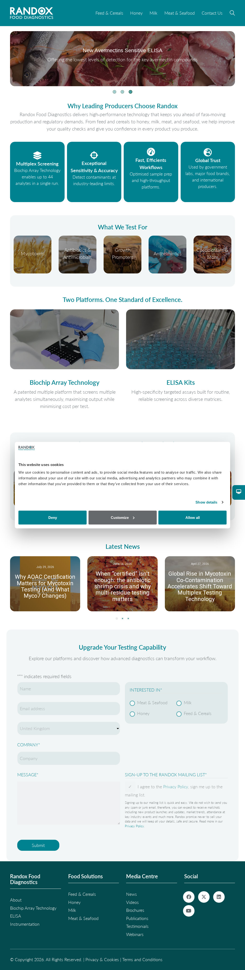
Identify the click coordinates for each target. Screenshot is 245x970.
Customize (120, 517)
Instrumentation (24, 924)
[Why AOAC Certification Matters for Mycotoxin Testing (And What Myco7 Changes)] (45, 583)
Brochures (135, 910)
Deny (52, 517)
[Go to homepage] (31, 13)
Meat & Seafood (152, 702)
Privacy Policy (175, 786)
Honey (143, 713)
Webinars (135, 934)
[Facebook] (189, 897)
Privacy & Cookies (102, 959)
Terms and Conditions (142, 959)
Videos (132, 902)
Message (28, 774)
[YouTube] (189, 911)
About (16, 900)
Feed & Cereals (198, 713)
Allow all (192, 517)
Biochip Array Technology (33, 908)
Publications (137, 918)
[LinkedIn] (219, 897)
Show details (206, 502)
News (131, 894)
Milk (188, 702)
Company (28, 745)
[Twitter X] (204, 897)
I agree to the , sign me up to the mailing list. (174, 791)
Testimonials (137, 926)
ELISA (15, 916)
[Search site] (232, 13)
